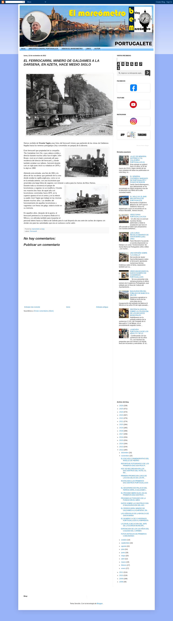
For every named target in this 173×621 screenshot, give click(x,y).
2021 (121, 421)
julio (123, 549)
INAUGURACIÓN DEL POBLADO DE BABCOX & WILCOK (139, 293)
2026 (121, 406)
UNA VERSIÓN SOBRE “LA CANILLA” (138, 254)
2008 (121, 582)
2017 (121, 434)
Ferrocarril (33, 231)
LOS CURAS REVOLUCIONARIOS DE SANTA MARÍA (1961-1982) (139, 236)
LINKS (88, 49)
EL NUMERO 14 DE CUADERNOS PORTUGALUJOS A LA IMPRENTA (134, 519)
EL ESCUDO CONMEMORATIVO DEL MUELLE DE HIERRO (135, 459)
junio (123, 553)
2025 (121, 409)
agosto (124, 546)
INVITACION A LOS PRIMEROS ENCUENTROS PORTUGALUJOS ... (134, 483)
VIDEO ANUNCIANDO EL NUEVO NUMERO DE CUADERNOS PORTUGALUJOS (139, 274)
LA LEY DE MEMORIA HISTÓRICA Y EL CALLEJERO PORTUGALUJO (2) (138, 159)
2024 (121, 412)
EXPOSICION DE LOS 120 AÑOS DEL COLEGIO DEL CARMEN (135, 530)
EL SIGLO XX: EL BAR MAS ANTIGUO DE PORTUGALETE (138, 198)
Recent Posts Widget (143, 145)
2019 (121, 428)
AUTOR (97, 49)
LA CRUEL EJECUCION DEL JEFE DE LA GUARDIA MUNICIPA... (134, 525)
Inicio (23, 49)
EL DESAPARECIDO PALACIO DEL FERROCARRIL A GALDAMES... (134, 489)
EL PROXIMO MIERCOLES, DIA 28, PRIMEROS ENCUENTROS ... (134, 494)
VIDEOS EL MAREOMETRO (72, 49)
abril (123, 559)
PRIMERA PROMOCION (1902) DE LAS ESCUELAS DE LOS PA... (134, 477)
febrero (124, 565)
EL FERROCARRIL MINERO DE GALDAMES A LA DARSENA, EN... (134, 509)
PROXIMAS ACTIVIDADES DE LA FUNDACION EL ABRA (133, 499)
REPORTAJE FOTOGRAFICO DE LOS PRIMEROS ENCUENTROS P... (135, 464)
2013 (121, 447)
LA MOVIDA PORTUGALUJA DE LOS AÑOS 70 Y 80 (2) (139, 331)
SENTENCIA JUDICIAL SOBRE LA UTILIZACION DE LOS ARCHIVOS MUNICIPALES (139, 312)
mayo (123, 556)
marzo (123, 562)
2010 (121, 575)
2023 (121, 415)
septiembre (125, 543)
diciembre (125, 453)
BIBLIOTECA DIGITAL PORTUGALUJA (43, 49)
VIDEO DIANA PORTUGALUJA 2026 (138, 216)
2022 (121, 418)
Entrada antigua (102, 307)
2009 (121, 579)
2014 (121, 444)
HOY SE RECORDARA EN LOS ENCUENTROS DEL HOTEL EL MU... (133, 471)
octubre (124, 540)
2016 (121, 437)
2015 (121, 440)
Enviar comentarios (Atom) (44, 311)
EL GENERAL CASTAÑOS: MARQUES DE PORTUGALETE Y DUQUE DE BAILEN (139, 179)
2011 (121, 572)
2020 (121, 424)
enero (123, 568)
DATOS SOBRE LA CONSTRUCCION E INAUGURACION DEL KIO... (135, 504)
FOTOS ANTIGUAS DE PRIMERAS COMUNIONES (134, 535)
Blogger (100, 604)
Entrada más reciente (32, 307)
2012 (121, 450)
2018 (121, 431)
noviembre (125, 456)
